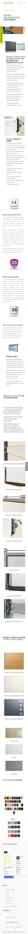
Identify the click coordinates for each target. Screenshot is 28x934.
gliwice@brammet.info (12, 922)
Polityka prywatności (12, 906)
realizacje (9, 901)
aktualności (9, 898)
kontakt (8, 903)
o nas (7, 892)
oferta (8, 895)
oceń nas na (8, 876)
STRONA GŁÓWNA (10, 890)
